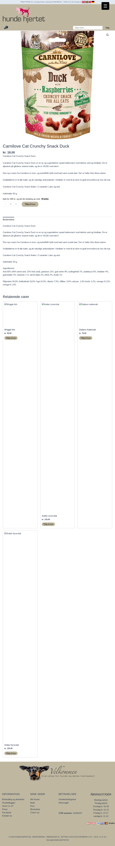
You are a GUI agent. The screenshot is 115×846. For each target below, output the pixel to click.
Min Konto (35, 799)
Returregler (64, 803)
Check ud (34, 812)
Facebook (6, 812)
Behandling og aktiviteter (13, 799)
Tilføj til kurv (30, 204)
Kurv (32, 806)
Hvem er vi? (7, 806)
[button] (107, 34)
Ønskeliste (35, 809)
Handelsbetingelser (67, 799)
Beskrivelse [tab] (8, 219)
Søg (107, 28)
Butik (32, 803)
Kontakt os (7, 816)
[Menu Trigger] (105, 6)
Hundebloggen (8, 803)
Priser (5, 809)
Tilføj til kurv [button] (11, 338)
